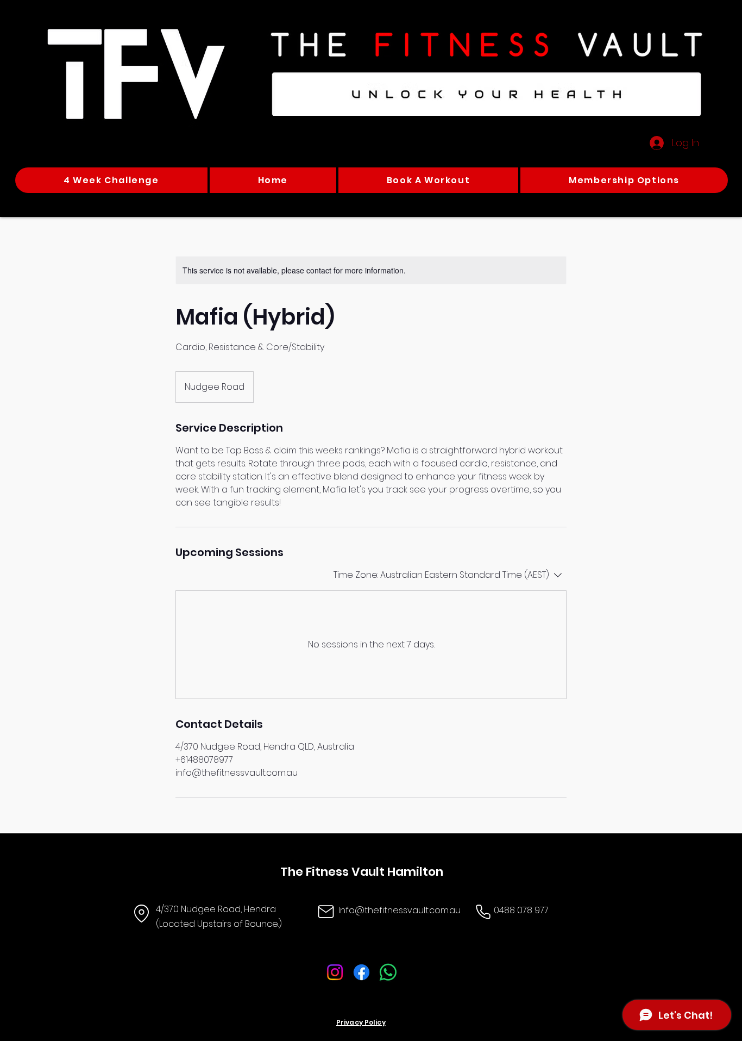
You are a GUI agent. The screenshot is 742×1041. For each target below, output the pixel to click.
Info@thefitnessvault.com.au (399, 910)
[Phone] (483, 911)
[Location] (141, 913)
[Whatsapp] (388, 972)
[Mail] (326, 911)
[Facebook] (361, 972)
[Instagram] (334, 972)
